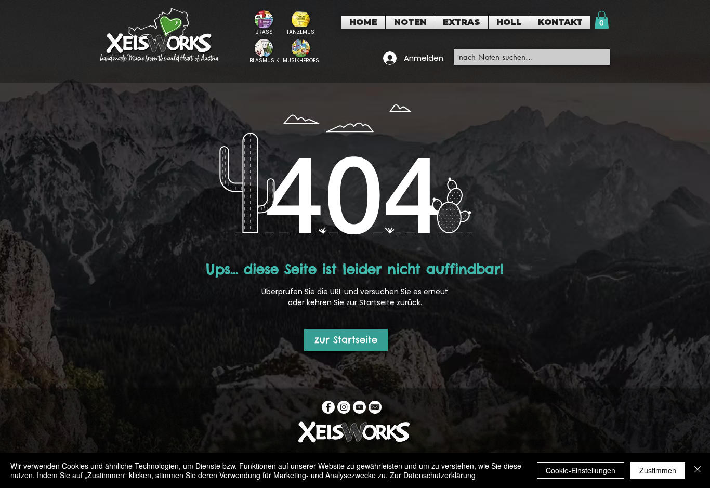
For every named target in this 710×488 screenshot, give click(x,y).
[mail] (375, 407)
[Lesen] (263, 22)
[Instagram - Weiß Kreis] (343, 407)
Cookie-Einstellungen (580, 470)
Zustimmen (657, 470)
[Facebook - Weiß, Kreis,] (328, 407)
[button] (410, 22)
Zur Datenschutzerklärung (433, 475)
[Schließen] (697, 470)
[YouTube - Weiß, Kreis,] (359, 407)
